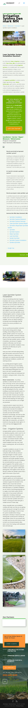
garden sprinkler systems (9, 333)
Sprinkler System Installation (18, 240)
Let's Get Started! (14, 128)
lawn (17, 299)
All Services (9, 667)
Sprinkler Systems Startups (17, 221)
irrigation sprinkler (9, 80)
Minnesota (10, 26)
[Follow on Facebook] (5, 681)
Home (4, 26)
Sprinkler (12, 230)
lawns (17, 82)
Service (14, 137)
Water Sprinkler (14, 234)
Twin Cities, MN (10, 63)
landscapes (6, 84)
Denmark (17, 26)
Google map (11, 248)
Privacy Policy (20, 706)
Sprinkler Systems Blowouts (18, 219)
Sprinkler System (14, 232)
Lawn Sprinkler (14, 236)
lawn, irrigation (15, 61)
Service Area (12, 704)
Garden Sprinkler (15, 238)
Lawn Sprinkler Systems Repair (19, 223)
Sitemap (5, 704)
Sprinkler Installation (16, 217)
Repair (21, 137)
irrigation (21, 299)
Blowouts (6, 139)
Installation (7, 137)
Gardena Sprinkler (15, 242)
